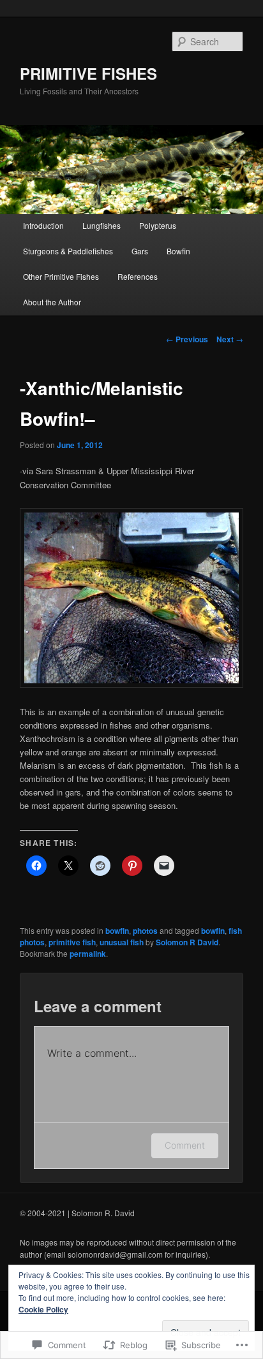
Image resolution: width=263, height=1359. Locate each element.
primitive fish (72, 942)
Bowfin (178, 250)
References (137, 276)
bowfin (117, 930)
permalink (88, 953)
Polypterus (157, 225)
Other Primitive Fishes (61, 276)
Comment (185, 1145)
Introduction (43, 225)
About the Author (52, 301)
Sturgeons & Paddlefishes (68, 250)
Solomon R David (187, 942)
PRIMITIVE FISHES (88, 73)
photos (145, 930)
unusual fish (122, 942)
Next (229, 339)
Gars (140, 250)
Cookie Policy (43, 1309)
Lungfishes (101, 225)
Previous (187, 339)
